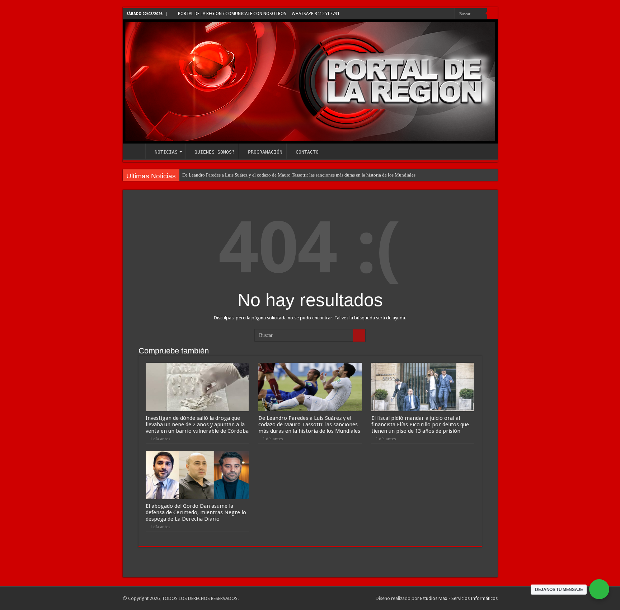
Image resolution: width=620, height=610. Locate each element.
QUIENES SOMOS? (214, 152)
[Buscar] (492, 13)
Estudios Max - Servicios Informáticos (459, 598)
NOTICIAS (166, 152)
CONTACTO (307, 152)
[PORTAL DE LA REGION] (310, 81)
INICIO (135, 151)
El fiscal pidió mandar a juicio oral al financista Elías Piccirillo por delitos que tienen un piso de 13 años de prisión (420, 424)
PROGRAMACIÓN (265, 152)
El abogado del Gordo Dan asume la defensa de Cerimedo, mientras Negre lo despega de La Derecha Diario (196, 512)
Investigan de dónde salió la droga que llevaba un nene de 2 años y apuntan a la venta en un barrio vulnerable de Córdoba (197, 424)
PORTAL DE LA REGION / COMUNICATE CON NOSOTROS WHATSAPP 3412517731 (258, 13)
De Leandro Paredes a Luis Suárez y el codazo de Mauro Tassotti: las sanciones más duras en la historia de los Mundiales (298, 175)
